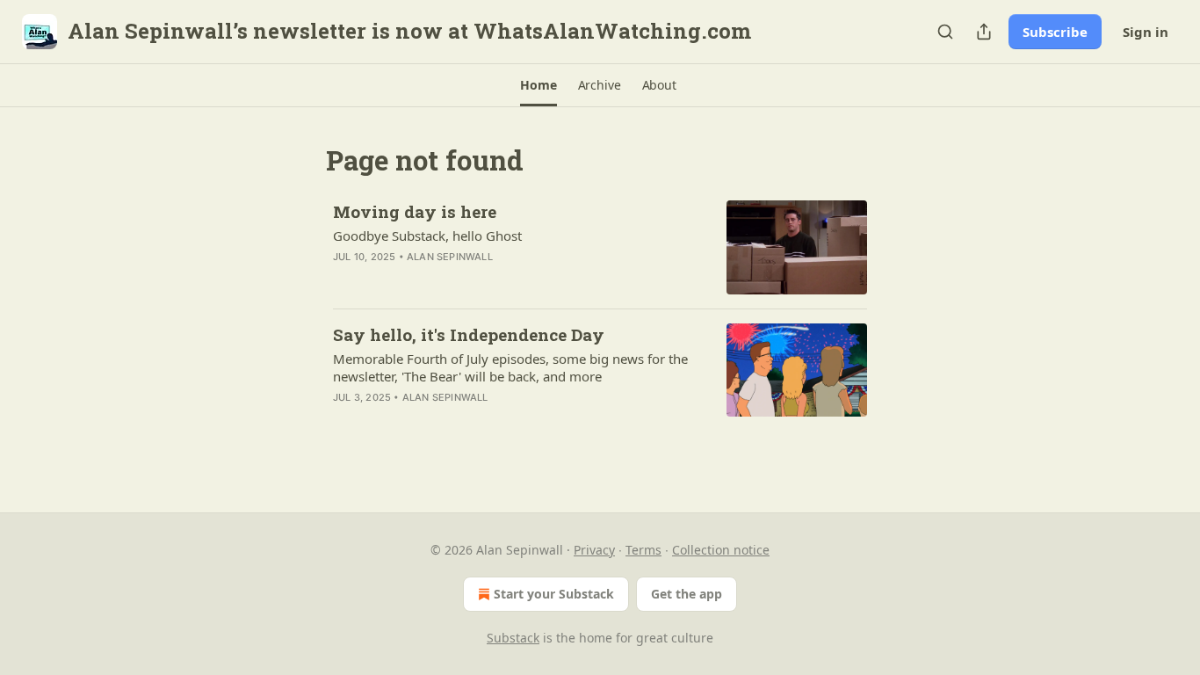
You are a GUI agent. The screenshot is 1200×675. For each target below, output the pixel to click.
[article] (600, 247)
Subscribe (1055, 31)
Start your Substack (554, 593)
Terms (643, 549)
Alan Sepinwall (450, 256)
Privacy (594, 549)
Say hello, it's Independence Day (468, 334)
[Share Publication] (983, 31)
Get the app (686, 593)
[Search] (945, 31)
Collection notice (721, 549)
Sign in (1145, 31)
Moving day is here (414, 211)
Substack (513, 637)
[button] (538, 85)
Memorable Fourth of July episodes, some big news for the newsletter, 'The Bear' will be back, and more (510, 367)
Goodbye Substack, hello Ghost (427, 235)
